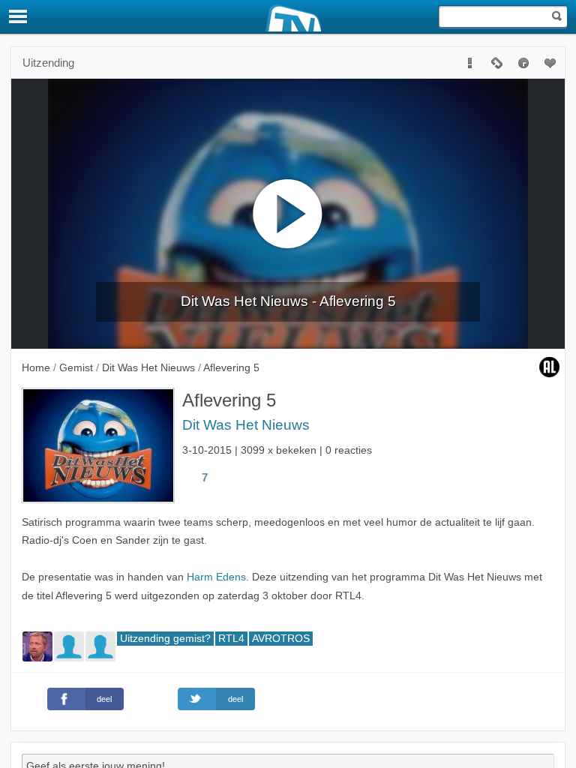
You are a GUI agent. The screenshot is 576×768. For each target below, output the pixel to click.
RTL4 (231, 638)
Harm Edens (216, 577)
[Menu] (19, 17)
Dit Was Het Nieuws (246, 425)
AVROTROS (281, 638)
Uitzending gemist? (165, 638)
